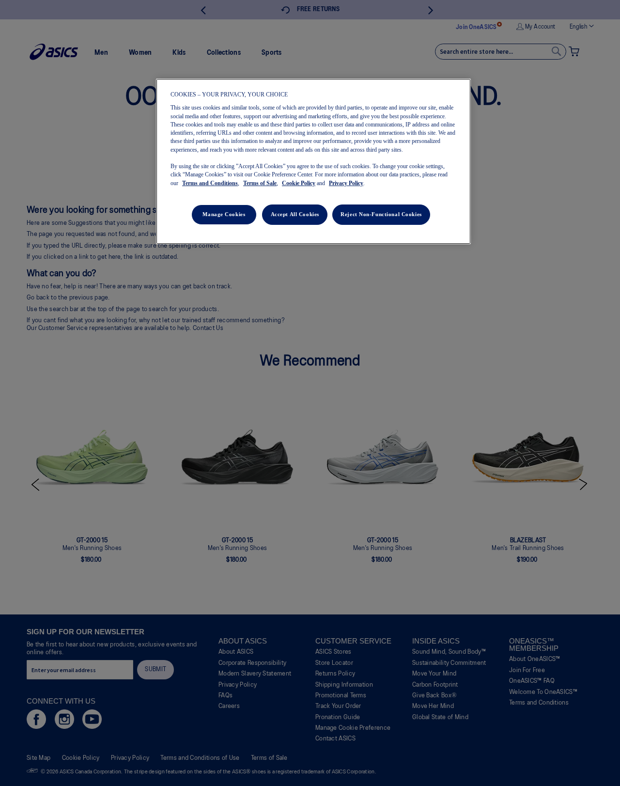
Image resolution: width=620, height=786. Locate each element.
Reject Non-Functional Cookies (381, 214)
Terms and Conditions (210, 183)
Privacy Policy (346, 183)
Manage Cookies (223, 214)
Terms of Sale (260, 183)
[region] (313, 161)
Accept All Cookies (295, 214)
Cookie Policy (298, 183)
